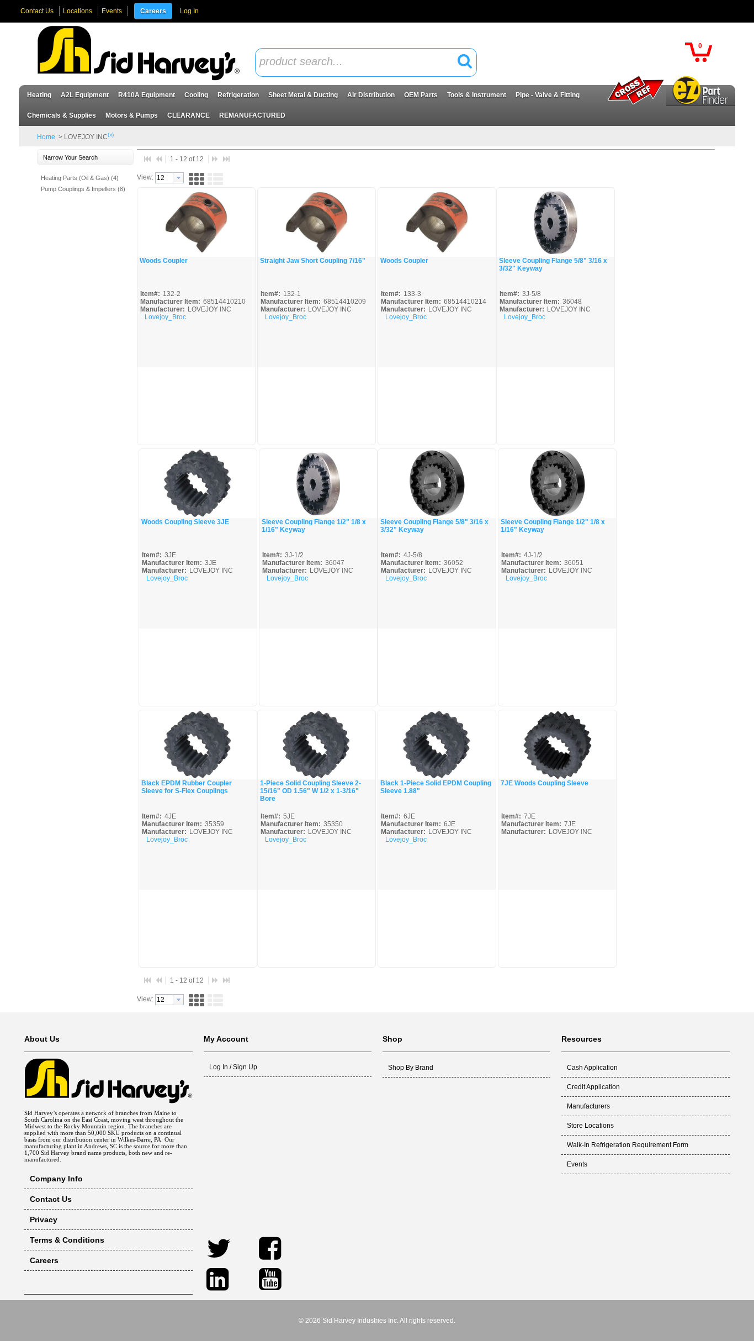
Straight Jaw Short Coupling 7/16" (312, 261)
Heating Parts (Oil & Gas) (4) (80, 178)
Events (112, 11)
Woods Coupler (164, 261)
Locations (77, 11)
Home (46, 137)
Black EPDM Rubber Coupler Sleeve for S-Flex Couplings (186, 787)
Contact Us (37, 11)
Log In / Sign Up (233, 1067)
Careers (153, 11)
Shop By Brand (410, 1067)
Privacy (43, 1219)
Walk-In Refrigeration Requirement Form (627, 1145)
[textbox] (359, 62)
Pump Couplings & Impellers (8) (83, 189)
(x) (111, 134)
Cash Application (592, 1067)
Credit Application (593, 1087)
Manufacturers (588, 1106)
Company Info (56, 1178)
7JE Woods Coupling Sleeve (544, 783)
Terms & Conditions (67, 1240)
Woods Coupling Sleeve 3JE (185, 522)
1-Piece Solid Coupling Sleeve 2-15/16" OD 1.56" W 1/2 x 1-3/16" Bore (310, 791)
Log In (189, 11)
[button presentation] (178, 178)
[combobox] (366, 62)
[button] (465, 58)
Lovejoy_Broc (165, 317)
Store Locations (590, 1125)
